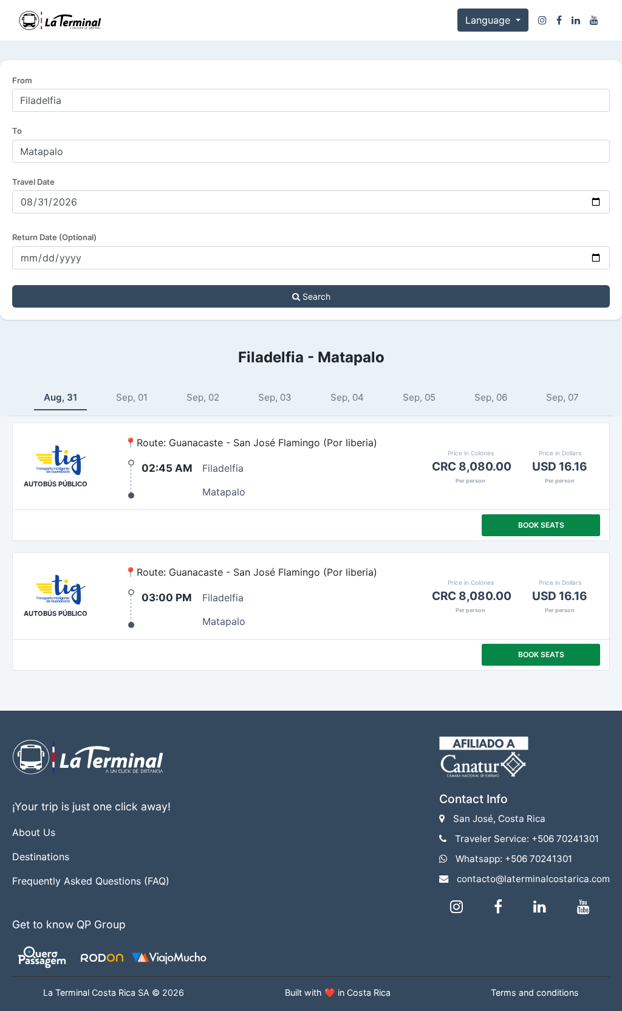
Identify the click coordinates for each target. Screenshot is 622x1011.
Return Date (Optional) (54, 237)
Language (489, 20)
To (17, 131)
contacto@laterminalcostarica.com (533, 879)
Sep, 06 (490, 397)
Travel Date (33, 182)
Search (315, 296)
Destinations (40, 857)
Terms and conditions (535, 992)
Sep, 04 (347, 397)
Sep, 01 (132, 397)
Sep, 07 (562, 397)
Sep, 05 (419, 397)
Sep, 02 (202, 397)
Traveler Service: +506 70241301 (527, 838)
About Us (33, 832)
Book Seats (541, 525)
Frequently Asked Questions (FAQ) (90, 881)
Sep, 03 (275, 397)
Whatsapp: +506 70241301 (514, 858)
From (22, 80)
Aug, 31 (60, 397)
